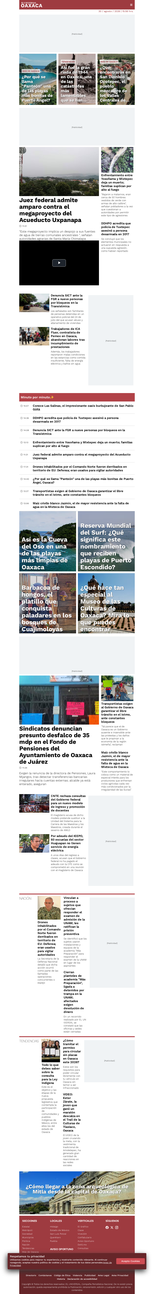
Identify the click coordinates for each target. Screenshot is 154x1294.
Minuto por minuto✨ (38, 397)
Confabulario (84, 1237)
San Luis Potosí (58, 1234)
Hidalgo (54, 1226)
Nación (26, 1244)
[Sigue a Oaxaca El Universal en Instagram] (117, 1227)
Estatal (26, 1226)
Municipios (28, 1237)
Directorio (31, 1275)
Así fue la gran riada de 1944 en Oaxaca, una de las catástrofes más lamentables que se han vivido (76, 86)
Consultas (83, 1248)
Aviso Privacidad (120, 1275)
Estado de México (59, 1230)
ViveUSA (82, 1234)
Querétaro (55, 1237)
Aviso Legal (103, 1275)
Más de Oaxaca (30, 71)
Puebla (53, 1241)
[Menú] (131, 4)
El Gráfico (83, 1226)
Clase (81, 1230)
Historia (61, 1279)
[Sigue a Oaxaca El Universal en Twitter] (112, 1227)
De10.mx (82, 1244)
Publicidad (90, 1275)
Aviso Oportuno (86, 1241)
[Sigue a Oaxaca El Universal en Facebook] (108, 1227)
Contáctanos (45, 1275)
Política (26, 1241)
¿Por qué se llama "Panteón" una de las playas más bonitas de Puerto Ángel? (37, 88)
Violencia (77, 1275)
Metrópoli (27, 1230)
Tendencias (68, 61)
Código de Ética (62, 1275)
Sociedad (27, 1234)
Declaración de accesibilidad (82, 1279)
